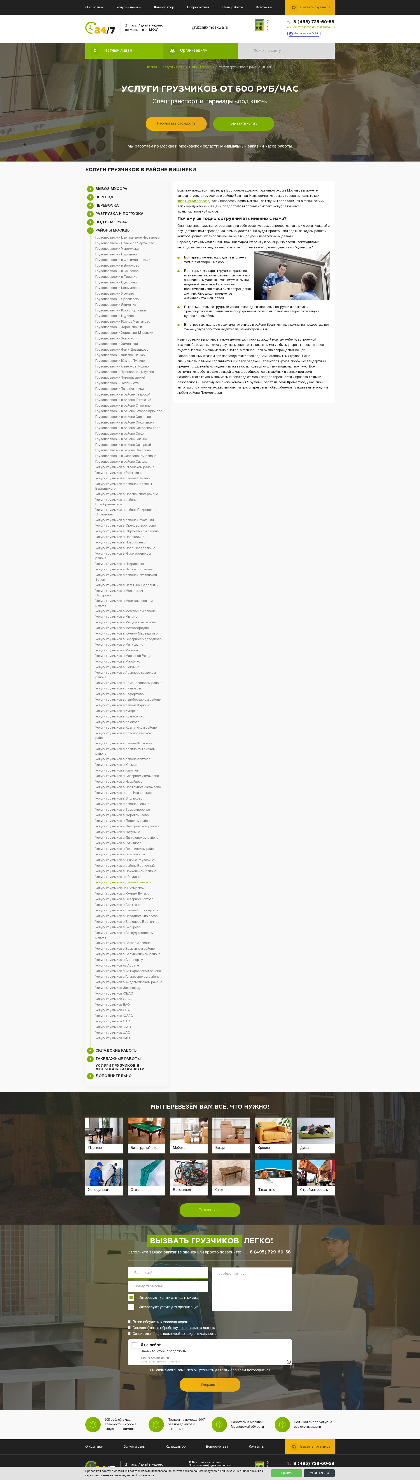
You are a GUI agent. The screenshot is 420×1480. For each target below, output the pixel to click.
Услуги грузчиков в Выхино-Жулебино (124, 860)
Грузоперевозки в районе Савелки (122, 461)
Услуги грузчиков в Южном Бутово (122, 893)
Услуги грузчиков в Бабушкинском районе (127, 954)
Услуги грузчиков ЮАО (113, 1027)
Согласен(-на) (174, 1328)
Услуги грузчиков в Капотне (116, 770)
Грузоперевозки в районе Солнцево (123, 416)
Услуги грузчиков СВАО (113, 1010)
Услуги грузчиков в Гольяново (118, 843)
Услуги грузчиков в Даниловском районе (126, 837)
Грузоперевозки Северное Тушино (122, 366)
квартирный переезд (193, 201)
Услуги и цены (127, 7)
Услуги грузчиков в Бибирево (118, 927)
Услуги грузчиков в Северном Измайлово (127, 776)
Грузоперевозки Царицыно (116, 254)
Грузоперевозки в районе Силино (121, 439)
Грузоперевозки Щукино (114, 316)
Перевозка (107, 205)
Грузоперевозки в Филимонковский (122, 260)
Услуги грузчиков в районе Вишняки (123, 882)
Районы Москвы (201, 67)
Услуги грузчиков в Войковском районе (125, 871)
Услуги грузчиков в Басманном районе (125, 948)
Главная (152, 67)
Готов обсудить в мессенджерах (160, 1322)
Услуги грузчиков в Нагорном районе (123, 569)
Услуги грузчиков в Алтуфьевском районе (128, 971)
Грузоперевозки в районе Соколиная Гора (127, 428)
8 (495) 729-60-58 (313, 22)
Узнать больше (319, 1473)
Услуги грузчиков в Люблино (117, 667)
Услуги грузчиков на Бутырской (120, 888)
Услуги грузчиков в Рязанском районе (124, 467)
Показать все (210, 1210)
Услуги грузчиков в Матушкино (119, 644)
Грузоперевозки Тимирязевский (120, 377)
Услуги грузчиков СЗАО (113, 999)
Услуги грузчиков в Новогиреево (120, 542)
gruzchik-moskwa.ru (210, 28)
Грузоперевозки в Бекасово (117, 271)
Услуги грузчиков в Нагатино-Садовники (126, 585)
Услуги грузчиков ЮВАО (114, 993)
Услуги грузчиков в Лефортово (119, 694)
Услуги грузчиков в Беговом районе (122, 943)
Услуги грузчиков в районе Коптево (122, 759)
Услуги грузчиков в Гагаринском (120, 854)
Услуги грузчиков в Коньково (117, 764)
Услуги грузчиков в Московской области (119, 1067)
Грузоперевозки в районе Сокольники (124, 422)
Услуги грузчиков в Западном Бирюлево (126, 916)
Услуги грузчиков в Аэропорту (119, 959)
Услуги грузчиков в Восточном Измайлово (128, 787)
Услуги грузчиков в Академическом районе (128, 982)
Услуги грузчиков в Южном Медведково (126, 633)
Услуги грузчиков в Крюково (117, 722)
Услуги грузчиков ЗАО (112, 1038)
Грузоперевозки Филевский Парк (121, 355)
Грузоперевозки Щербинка (116, 282)
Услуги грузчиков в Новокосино (119, 537)
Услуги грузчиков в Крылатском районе (126, 727)
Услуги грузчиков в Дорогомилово (122, 815)
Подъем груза (111, 222)
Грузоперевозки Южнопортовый (120, 310)
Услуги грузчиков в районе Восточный (125, 865)
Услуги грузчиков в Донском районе (123, 821)
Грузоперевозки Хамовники (116, 344)
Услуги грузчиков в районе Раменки (122, 478)
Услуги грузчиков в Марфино (117, 661)
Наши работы (232, 7)
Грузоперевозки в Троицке (116, 276)
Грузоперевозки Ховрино (114, 338)
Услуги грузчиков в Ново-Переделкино (125, 548)
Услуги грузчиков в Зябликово (118, 798)
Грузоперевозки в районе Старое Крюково (128, 411)
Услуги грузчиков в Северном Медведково (128, 639)
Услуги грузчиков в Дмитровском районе (127, 826)
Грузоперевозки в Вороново (117, 265)
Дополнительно (113, 1076)
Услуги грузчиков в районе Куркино (122, 705)
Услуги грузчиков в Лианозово (118, 688)
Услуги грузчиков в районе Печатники (124, 520)
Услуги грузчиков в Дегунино (117, 832)
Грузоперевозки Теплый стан (117, 383)
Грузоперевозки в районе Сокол (120, 433)
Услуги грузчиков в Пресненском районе (126, 494)
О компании (94, 7)
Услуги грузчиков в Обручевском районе (127, 531)
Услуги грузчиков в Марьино (117, 650)
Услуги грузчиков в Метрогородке (122, 628)
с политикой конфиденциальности (188, 1334)
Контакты (264, 7)
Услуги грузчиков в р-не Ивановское (123, 792)
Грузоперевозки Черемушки (117, 248)
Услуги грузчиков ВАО (112, 1004)
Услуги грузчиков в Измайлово (119, 781)
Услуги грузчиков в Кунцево (116, 711)
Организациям (193, 51)
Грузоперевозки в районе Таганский (123, 400)
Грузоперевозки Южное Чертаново (122, 321)
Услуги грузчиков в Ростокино (119, 473)
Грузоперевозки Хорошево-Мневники (124, 332)
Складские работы (116, 1050)
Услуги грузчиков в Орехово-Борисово (125, 525)
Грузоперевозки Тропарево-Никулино (124, 372)
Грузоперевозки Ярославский (118, 299)
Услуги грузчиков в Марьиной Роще (122, 655)
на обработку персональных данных (185, 1328)
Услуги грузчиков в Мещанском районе (125, 622)
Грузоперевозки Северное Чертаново (124, 243)
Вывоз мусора (111, 189)
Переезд (104, 197)
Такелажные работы (118, 1059)
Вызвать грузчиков (315, 7)
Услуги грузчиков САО (112, 1021)
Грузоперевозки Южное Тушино (120, 360)
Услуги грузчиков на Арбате (117, 965)
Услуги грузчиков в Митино (116, 616)
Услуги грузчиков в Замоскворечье (122, 809)
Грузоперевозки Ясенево (114, 293)
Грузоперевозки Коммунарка (117, 288)
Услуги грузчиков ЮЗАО (114, 1016)
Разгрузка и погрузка (119, 214)
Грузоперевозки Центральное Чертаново (127, 237)
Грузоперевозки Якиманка (115, 304)
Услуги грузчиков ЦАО (112, 1032)
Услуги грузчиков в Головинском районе (126, 849)
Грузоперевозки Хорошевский (118, 327)
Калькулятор (164, 7)
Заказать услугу (243, 123)
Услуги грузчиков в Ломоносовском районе (128, 683)
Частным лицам (117, 51)
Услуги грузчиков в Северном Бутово (124, 899)
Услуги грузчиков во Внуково (118, 877)
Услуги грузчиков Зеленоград (118, 988)
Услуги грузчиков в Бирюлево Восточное (127, 921)
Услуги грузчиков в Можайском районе (125, 611)
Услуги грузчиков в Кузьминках (119, 716)
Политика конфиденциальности (210, 1465)
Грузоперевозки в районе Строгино (123, 405)
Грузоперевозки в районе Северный (123, 444)
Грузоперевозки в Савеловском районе (125, 456)
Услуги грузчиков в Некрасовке (119, 564)
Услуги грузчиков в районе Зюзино (122, 804)
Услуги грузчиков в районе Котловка (123, 743)
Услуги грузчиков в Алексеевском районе (127, 976)
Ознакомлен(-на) (175, 1334)
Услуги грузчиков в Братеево (118, 905)
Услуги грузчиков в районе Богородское (126, 910)
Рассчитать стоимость (176, 123)
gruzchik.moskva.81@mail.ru (314, 27)
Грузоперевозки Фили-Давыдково (122, 349)
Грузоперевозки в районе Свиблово (123, 450)
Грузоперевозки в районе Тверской (122, 394)
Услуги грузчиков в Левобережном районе (128, 699)
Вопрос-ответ (198, 7)
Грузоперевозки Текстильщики (119, 388)
